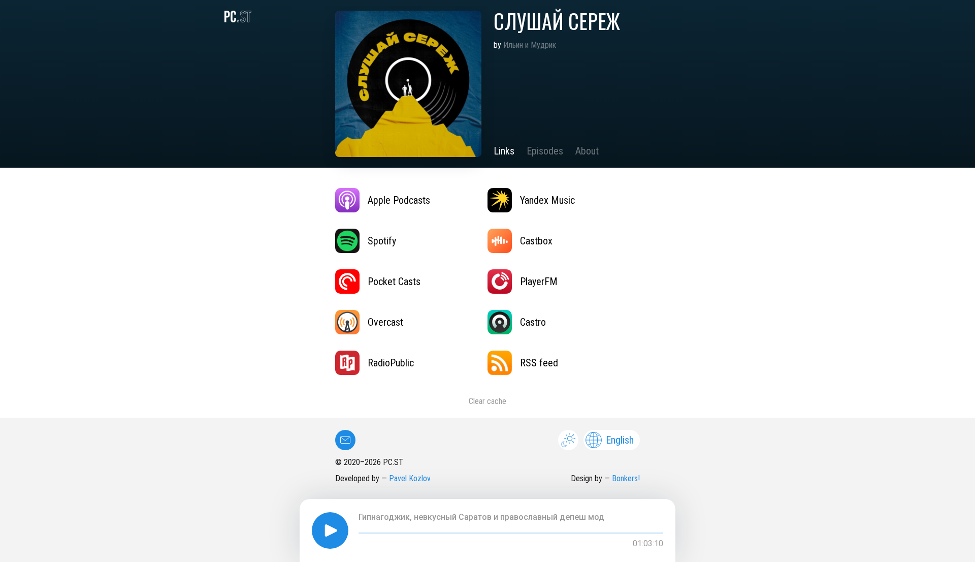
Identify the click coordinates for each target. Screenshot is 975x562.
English (620, 440)
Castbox (536, 241)
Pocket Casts (394, 281)
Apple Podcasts (399, 200)
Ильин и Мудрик (529, 45)
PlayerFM (539, 281)
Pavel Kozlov (410, 478)
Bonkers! (626, 478)
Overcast (385, 322)
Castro (533, 322)
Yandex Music (547, 200)
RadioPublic (391, 363)
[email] (345, 440)
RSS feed (539, 363)
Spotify (382, 241)
